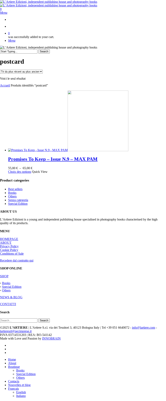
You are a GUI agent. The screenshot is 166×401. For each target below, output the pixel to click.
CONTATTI (8, 304)
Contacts (13, 381)
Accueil (5, 85)
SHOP (4, 276)
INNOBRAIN (51, 338)
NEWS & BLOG (11, 297)
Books (12, 192)
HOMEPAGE (9, 239)
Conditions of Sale (12, 253)
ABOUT (6, 242)
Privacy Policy (9, 246)
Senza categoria (18, 200)
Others (12, 196)
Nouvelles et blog (19, 385)
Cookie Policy (9, 250)
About (12, 363)
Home (12, 359)
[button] (3, 12)
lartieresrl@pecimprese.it (16, 331)
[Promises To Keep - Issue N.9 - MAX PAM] (68, 150)
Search (44, 51)
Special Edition (18, 203)
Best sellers (15, 189)
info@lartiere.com (143, 327)
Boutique (14, 366)
